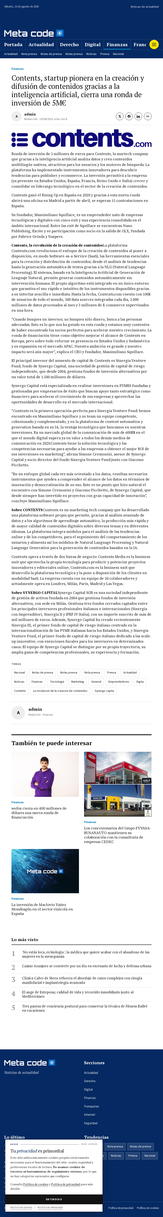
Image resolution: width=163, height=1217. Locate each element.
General (96, 682)
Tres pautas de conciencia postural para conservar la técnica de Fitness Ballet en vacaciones (85, 1008)
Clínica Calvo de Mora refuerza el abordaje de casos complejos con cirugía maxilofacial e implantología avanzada (82, 980)
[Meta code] (34, 33)
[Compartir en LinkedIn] (138, 116)
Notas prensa (74, 54)
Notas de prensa (51, 54)
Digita (140, 682)
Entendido (54, 1199)
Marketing (77, 682)
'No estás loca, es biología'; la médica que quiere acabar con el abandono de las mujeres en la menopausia (85, 954)
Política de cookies (148, 1208)
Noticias (91, 54)
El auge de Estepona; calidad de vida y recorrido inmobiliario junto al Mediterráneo (77, 994)
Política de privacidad (120, 1208)
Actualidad (41, 44)
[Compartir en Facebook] (129, 116)
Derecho (69, 44)
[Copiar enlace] (148, 116)
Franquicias (91, 1106)
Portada (13, 44)
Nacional (118, 54)
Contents (20, 691)
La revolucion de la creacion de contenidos (60, 691)
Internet (89, 1115)
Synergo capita (104, 691)
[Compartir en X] (120, 116)
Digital (93, 44)
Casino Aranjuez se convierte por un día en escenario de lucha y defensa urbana (86, 966)
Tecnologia (57, 682)
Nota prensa (29, 54)
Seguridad (90, 1123)
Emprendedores (118, 682)
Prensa (104, 54)
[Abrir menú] (154, 44)
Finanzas (117, 44)
